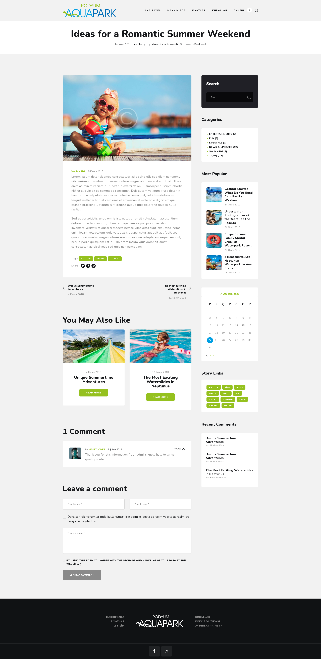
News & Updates (220, 147)
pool (226, 393)
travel (114, 258)
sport (100, 258)
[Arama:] (229, 97)
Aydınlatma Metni (209, 625)
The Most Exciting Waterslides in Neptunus (160, 381)
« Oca (210, 355)
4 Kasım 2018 (93, 372)
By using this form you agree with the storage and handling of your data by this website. (126, 562)
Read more (93, 392)
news (239, 387)
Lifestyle (215, 142)
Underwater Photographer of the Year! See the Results (237, 217)
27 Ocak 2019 (232, 204)
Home (119, 44)
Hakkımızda (115, 617)
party (213, 393)
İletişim (118, 625)
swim (242, 399)
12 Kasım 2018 (160, 372)
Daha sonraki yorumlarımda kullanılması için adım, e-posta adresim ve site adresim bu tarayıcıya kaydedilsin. (128, 519)
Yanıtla (179, 448)
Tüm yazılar (135, 44)
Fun (211, 138)
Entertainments (220, 134)
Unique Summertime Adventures (93, 379)
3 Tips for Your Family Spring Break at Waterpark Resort (238, 239)
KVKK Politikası (207, 621)
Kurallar (202, 617)
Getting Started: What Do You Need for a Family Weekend (239, 194)
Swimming (78, 171)
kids (227, 387)
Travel (214, 155)
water (228, 405)
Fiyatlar (117, 621)
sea (237, 393)
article (86, 258)
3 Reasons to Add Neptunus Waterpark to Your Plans (238, 262)
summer (228, 399)
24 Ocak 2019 (232, 227)
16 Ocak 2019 (232, 272)
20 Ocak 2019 (232, 250)
